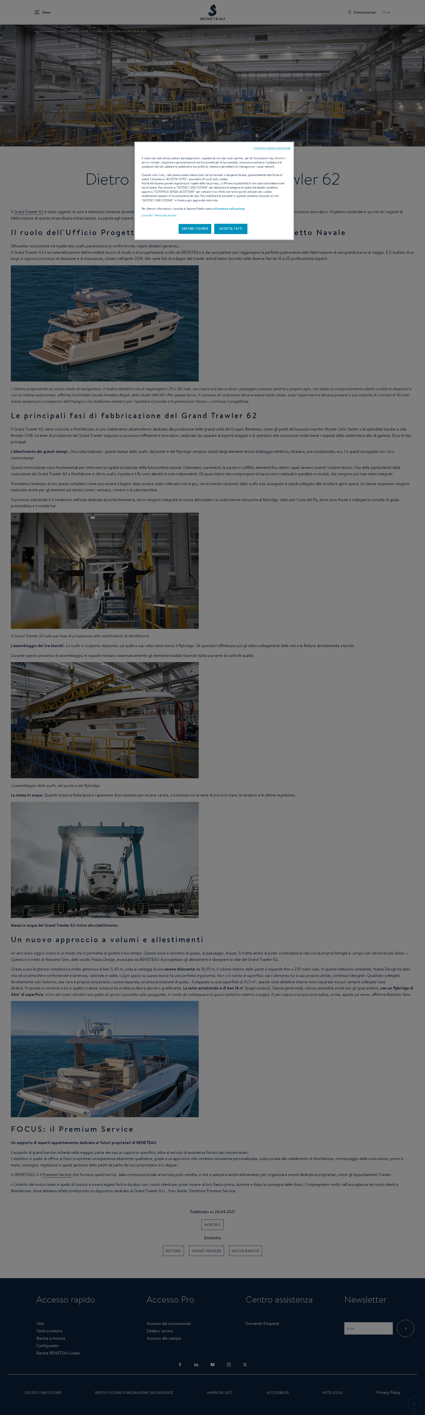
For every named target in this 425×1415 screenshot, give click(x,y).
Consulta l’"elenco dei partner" (159, 215)
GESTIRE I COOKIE (195, 229)
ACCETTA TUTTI (230, 229)
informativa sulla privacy (229, 209)
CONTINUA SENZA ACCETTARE (271, 148)
